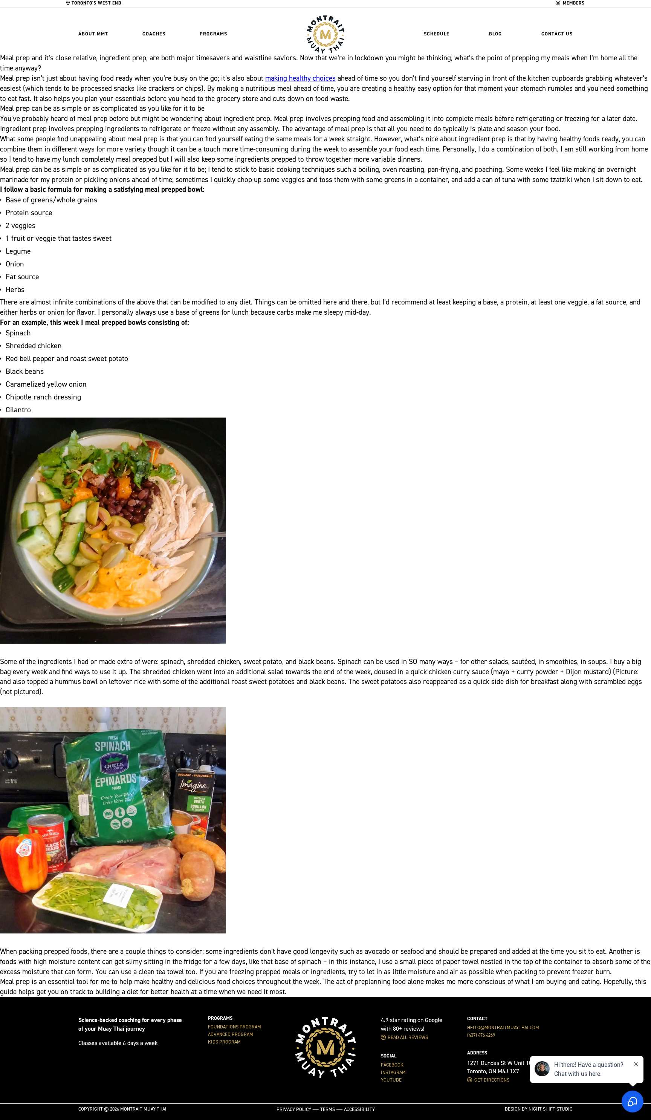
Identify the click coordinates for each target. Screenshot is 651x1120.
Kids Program (224, 1042)
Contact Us (557, 34)
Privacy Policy (294, 1109)
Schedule (436, 34)
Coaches (153, 34)
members (574, 3)
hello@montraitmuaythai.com (503, 1028)
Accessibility (359, 1109)
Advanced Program (230, 1034)
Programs (213, 34)
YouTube (391, 1080)
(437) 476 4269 (481, 1035)
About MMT (93, 34)
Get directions (491, 1080)
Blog (495, 34)
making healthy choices (300, 78)
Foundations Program (234, 1027)
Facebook (392, 1065)
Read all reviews (408, 1037)
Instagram (393, 1073)
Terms (327, 1109)
